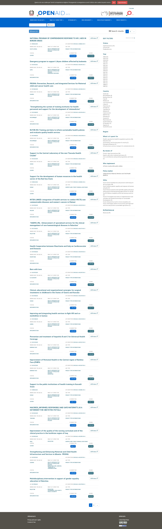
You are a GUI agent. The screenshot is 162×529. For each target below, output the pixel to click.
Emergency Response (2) (109, 144)
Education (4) (107, 141)
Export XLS (34, 31)
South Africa (33, 49)
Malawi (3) (106, 101)
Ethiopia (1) (106, 116)
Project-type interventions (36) (111, 153)
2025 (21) (105, 58)
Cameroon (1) (107, 113)
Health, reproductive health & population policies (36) (118, 139)
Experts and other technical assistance (77, 187)
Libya (31, 70)
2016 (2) (105, 74)
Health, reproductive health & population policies (53, 50)
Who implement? (87, 20)
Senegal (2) (106, 107)
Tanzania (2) (106, 109)
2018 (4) (105, 70)
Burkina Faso (33, 347)
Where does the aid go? (37, 20)
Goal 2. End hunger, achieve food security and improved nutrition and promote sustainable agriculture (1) (118, 204)
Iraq (31, 441)
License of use (32, 522)
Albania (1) (106, 111)
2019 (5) (105, 69)
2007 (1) (105, 86)
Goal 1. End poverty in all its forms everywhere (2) (116, 202)
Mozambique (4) (107, 95)
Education (50, 374)
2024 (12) (105, 60)
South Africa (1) (107, 127)
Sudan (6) (105, 94)
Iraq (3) (105, 99)
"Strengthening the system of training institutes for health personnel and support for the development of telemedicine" (55, 107)
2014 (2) (105, 77)
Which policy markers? (104, 20)
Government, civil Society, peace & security (55, 491)
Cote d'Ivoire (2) (107, 102)
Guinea (31, 324)
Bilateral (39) (106, 213)
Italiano (131, 8)
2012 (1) (105, 81)
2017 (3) (105, 72)
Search (51, 25)
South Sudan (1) (107, 121)
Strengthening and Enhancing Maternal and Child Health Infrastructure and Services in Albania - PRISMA (53, 453)
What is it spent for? (56, 20)
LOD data (93, 38)
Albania (32, 462)
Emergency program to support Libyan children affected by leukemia (58, 61)
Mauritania (33, 257)
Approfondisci (122, 2)
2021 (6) (105, 65)
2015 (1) (105, 76)
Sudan (31, 164)
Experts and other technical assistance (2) (114, 155)
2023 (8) (105, 62)
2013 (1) (105, 79)
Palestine (32, 233)
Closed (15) (106, 47)
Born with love (36, 269)
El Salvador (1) (107, 123)
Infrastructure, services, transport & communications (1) (118, 146)
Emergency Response (53, 73)
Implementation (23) (109, 46)
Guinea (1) (106, 118)
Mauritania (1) (107, 120)
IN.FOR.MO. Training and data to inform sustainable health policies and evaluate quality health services (57, 131)
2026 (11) (105, 57)
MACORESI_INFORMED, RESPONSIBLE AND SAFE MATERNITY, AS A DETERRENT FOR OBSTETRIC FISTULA (56, 408)
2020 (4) (105, 67)
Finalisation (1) (107, 49)
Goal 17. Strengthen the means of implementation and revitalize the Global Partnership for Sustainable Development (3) (118, 198)
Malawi (32, 210)
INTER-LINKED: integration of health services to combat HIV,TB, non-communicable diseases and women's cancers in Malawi (58, 200)
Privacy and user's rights (34, 520)
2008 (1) (105, 84)
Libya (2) (105, 104)
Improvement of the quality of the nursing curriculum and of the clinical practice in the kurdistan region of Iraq (56, 432)
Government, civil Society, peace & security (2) (116, 142)
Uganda (32, 94)
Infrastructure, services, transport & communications (55, 467)
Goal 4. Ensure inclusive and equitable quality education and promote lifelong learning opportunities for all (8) (118, 190)
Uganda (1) (106, 125)
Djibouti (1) (106, 114)
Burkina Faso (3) (107, 97)
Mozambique (33, 117)
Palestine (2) (106, 106)
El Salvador (33, 277)
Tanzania (32, 418)
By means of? (72, 20)
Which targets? (121, 20)
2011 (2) (105, 83)
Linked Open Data (124, 520)
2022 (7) (105, 64)
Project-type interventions (73, 49)
